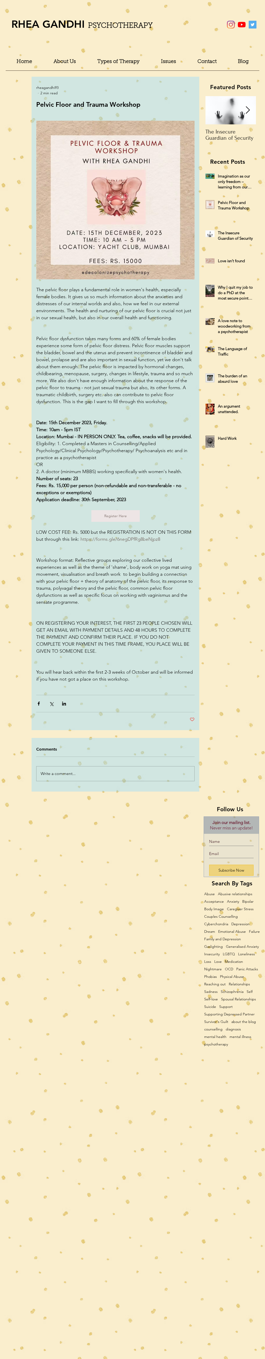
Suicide (210, 1007)
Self (250, 992)
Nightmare (213, 969)
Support (226, 1007)
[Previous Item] (213, 110)
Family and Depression (222, 939)
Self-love (211, 999)
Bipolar (248, 901)
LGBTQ (229, 954)
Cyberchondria (216, 924)
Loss (207, 961)
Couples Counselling (221, 916)
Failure (254, 931)
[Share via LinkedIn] (64, 703)
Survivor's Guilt (216, 1022)
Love (218, 961)
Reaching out (215, 984)
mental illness (240, 1037)
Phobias (210, 976)
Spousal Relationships (238, 999)
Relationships (239, 984)
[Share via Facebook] (38, 703)
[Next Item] (247, 110)
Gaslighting (213, 946)
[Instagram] (231, 25)
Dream (209, 931)
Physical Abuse (232, 976)
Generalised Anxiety (242, 946)
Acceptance (214, 901)
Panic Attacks (247, 969)
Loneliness (246, 954)
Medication (234, 961)
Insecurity (212, 954)
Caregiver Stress (240, 909)
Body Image (214, 909)
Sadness (211, 992)
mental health (215, 1037)
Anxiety (233, 901)
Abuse (209, 894)
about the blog (243, 1022)
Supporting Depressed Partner (229, 1014)
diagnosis (233, 1029)
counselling (213, 1029)
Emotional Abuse (232, 931)
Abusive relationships (235, 894)
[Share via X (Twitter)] (51, 703)
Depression (240, 924)
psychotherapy (216, 1044)
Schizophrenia (232, 992)
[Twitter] (252, 25)
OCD (229, 969)
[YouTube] (242, 25)
